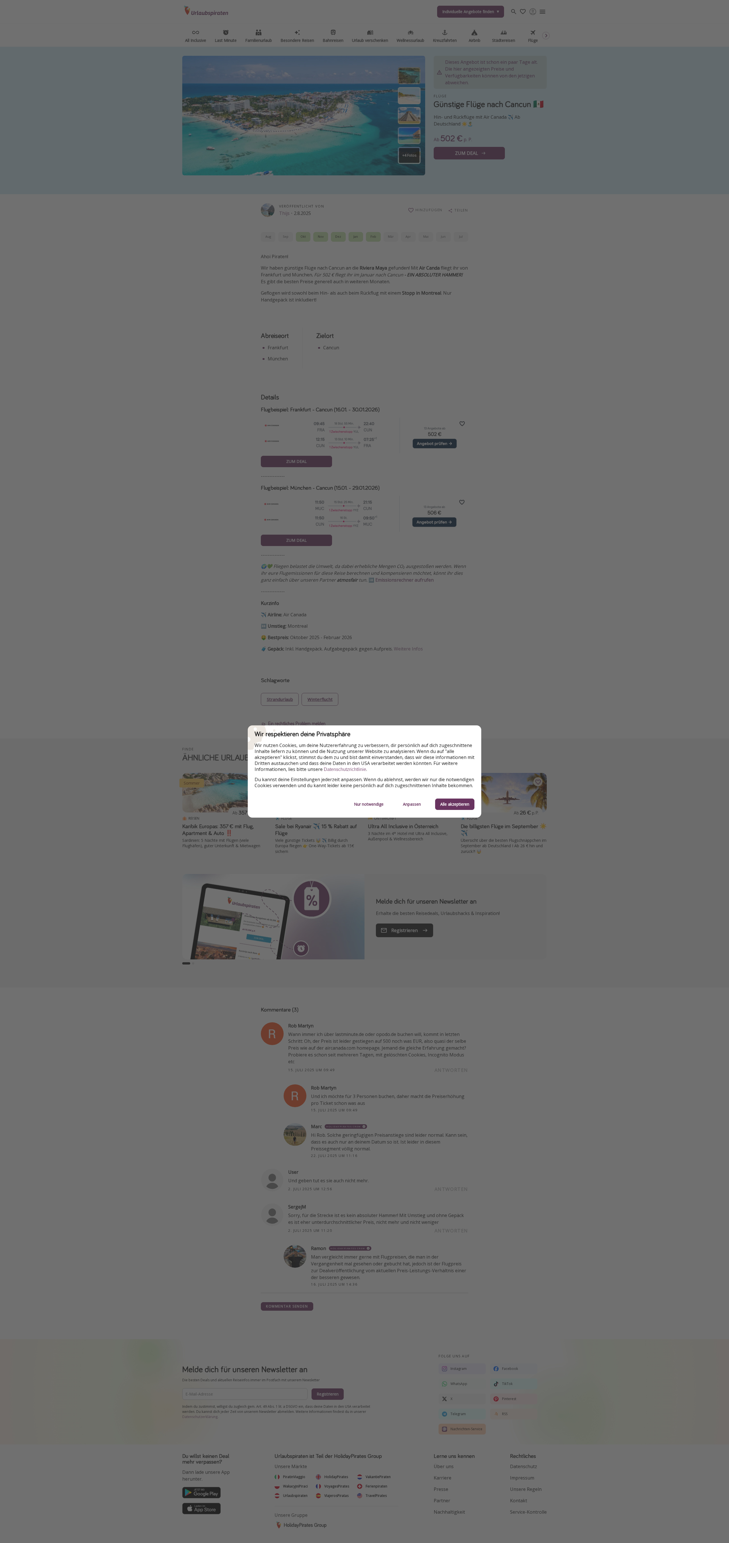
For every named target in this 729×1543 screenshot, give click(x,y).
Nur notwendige (369, 804)
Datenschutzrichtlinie (345, 769)
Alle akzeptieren (454, 804)
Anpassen (412, 804)
